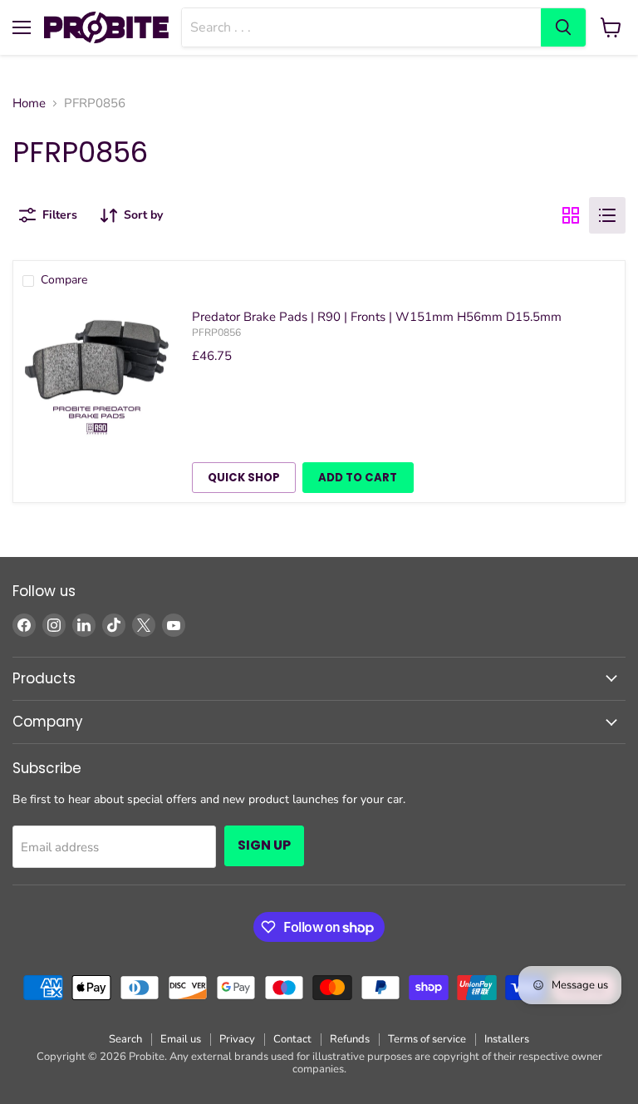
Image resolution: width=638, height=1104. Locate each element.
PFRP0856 (216, 332)
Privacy (237, 1039)
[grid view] (570, 215)
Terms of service (427, 1039)
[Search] (563, 27)
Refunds (350, 1039)
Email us (180, 1039)
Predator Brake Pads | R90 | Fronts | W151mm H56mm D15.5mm (377, 316)
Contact (292, 1039)
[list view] (607, 215)
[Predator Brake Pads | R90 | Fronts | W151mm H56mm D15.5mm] (96, 375)
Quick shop (244, 477)
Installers (506, 1039)
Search (125, 1039)
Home (29, 103)
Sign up (264, 845)
